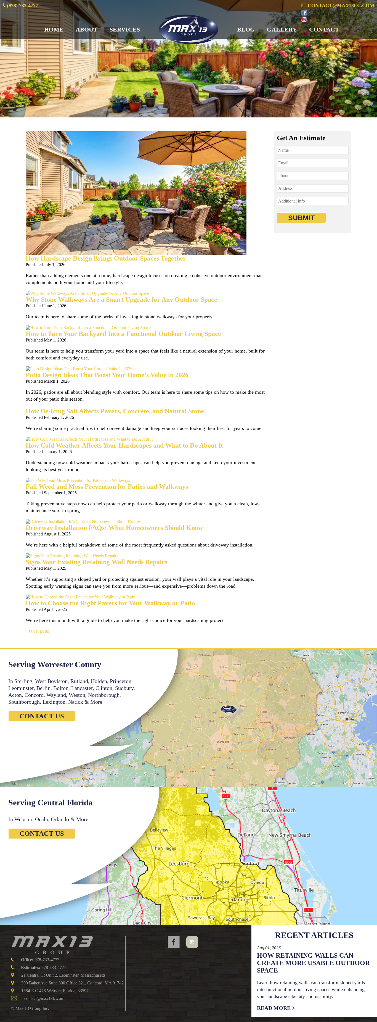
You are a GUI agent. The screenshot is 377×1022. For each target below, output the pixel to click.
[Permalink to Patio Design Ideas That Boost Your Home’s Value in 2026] (79, 368)
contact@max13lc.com (340, 5)
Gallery (282, 29)
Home (53, 29)
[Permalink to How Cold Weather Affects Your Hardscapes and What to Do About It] (89, 439)
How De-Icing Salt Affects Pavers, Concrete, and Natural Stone (115, 411)
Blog (246, 29)
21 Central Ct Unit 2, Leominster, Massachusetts (63, 975)
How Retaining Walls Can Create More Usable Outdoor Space (313, 963)
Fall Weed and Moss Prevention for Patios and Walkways (107, 486)
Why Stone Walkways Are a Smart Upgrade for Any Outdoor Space (121, 299)
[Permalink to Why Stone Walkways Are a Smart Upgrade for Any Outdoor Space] (87, 293)
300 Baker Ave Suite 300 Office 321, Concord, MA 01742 (72, 983)
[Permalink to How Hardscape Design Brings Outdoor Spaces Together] (136, 253)
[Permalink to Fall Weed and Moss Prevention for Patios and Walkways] (78, 480)
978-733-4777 (40, 959)
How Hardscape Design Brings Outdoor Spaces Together (106, 258)
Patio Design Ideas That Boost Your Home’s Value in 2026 (107, 375)
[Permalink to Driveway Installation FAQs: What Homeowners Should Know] (83, 521)
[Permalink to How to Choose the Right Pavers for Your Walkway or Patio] (80, 597)
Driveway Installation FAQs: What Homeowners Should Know (114, 527)
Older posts (37, 631)
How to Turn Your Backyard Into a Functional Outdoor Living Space (123, 333)
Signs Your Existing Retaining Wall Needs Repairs (96, 562)
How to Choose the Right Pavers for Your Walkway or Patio (110, 603)
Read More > (276, 1008)
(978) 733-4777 (22, 5)
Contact (324, 29)
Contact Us (42, 716)
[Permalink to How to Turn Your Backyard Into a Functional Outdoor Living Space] (88, 327)
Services (125, 29)
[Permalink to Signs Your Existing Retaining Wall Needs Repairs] (72, 555)
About (86, 29)
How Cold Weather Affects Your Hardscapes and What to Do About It (124, 445)
